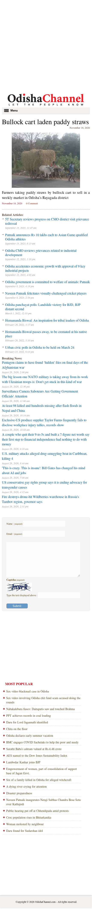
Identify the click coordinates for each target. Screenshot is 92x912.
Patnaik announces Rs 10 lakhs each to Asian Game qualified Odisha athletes (46, 236)
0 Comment (32, 203)
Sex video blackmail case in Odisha (27, 691)
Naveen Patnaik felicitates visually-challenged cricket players (45, 293)
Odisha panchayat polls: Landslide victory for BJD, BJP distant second (42, 306)
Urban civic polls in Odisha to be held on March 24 (39, 347)
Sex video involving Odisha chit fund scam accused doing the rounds (43, 700)
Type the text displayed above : (22, 595)
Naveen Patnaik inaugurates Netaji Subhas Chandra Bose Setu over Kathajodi (43, 802)
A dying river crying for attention (26, 786)
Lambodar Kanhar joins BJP (23, 762)
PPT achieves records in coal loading (28, 715)
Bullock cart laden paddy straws (45, 121)
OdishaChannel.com (45, 901)
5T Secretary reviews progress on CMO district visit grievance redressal (47, 221)
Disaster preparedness (19, 793)
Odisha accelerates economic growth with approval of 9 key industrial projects (45, 268)
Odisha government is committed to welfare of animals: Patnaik (47, 282)
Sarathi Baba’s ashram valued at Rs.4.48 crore (33, 749)
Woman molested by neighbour (25, 824)
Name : (14, 523)
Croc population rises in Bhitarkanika (28, 817)
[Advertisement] (46, 46)
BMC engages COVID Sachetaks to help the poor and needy (42, 742)
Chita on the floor (17, 729)
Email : (14, 533)
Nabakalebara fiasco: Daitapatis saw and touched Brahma (40, 709)
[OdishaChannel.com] (46, 106)
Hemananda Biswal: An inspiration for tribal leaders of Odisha (47, 320)
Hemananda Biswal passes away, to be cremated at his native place (46, 333)
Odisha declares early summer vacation (29, 735)
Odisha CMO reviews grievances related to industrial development (40, 252)
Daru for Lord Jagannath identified (27, 722)
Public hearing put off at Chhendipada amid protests (37, 811)
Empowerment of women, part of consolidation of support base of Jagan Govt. (41, 771)
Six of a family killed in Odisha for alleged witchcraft (38, 780)
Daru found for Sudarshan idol (24, 831)
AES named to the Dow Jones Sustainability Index (36, 755)
